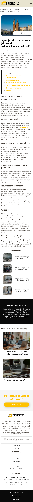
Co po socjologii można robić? (16, 482)
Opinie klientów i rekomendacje (16, 83)
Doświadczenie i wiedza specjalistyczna (13, 76)
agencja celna (23, 127)
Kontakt (16, 448)
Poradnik (16, 464)
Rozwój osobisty (16, 468)
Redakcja (16, 445)
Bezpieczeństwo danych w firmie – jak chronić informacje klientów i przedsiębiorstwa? (22, 258)
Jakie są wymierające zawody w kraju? (16, 480)
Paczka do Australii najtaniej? (16, 477)
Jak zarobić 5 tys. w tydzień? (14, 380)
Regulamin (16, 499)
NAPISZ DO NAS (16, 404)
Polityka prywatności (16, 492)
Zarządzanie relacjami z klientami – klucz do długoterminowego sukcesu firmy (22, 291)
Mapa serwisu (16, 496)
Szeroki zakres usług (12, 80)
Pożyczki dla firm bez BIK (16, 485)
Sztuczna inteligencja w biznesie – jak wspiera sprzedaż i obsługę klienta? (22, 269)
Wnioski (8, 90)
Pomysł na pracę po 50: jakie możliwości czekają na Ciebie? (16, 353)
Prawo (16, 466)
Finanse (16, 459)
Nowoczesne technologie (14, 88)
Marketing (16, 461)
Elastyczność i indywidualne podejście (18, 85)
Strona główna (4, 9)
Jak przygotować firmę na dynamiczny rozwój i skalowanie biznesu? (22, 280)
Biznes (12, 9)
